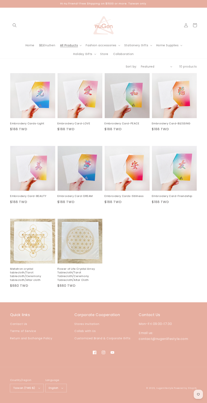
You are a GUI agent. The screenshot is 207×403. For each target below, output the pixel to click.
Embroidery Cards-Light (27, 123)
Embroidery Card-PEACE (122, 123)
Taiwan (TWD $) (24, 388)
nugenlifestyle (164, 388)
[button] (14, 25)
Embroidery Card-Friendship (172, 196)
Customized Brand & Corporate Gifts (102, 338)
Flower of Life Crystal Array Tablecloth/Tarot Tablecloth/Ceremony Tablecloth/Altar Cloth (76, 274)
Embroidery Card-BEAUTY (28, 196)
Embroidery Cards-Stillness (124, 196)
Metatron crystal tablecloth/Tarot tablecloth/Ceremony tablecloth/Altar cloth (25, 274)
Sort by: (131, 67)
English (53, 388)
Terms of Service (23, 331)
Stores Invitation (86, 324)
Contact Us (18, 324)
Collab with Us (85, 331)
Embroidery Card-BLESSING (171, 123)
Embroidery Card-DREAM (75, 196)
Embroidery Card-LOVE (73, 123)
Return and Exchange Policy (31, 338)
